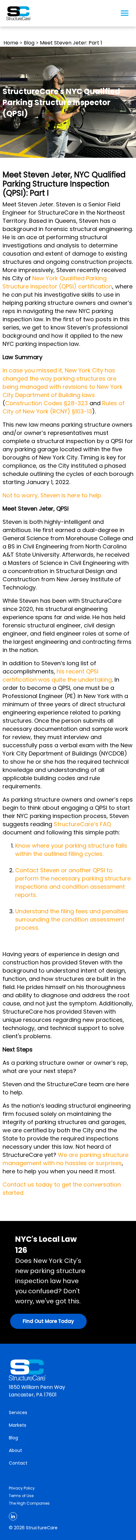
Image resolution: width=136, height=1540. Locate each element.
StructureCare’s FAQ (82, 824)
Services (18, 1412)
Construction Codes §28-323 (46, 403)
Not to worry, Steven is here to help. (52, 495)
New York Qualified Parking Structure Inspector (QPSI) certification (57, 282)
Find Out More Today (48, 1321)
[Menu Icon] (124, 13)
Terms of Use (21, 1495)
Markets (17, 1425)
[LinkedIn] (13, 1516)
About (15, 1450)
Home (10, 42)
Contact (18, 1463)
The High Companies (29, 1503)
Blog (29, 42)
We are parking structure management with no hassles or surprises (65, 1159)
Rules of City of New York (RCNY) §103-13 (64, 407)
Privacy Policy (22, 1488)
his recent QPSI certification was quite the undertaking (57, 675)
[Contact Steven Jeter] (38, 895)
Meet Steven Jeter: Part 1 (71, 42)
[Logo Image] (18, 13)
